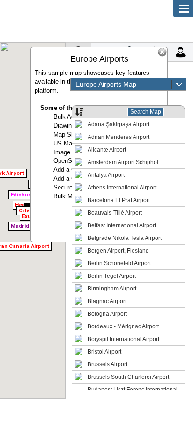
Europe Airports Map (105, 84)
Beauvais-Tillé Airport (115, 213)
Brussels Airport (107, 364)
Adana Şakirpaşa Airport (118, 124)
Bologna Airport (107, 314)
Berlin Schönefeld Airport (119, 263)
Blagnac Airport (107, 301)
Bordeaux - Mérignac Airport (123, 326)
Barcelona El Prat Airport (119, 200)
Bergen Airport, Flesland (118, 250)
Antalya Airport (106, 175)
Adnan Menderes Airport (118, 137)
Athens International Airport (122, 187)
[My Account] (180, 52)
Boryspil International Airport (123, 339)
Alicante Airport (107, 149)
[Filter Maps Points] (77, 112)
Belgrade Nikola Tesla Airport (125, 238)
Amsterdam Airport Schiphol (123, 162)
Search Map (145, 112)
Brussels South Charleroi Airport (128, 377)
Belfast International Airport (122, 225)
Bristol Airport (104, 351)
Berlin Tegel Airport (112, 276)
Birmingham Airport (112, 288)
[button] (23, 204)
